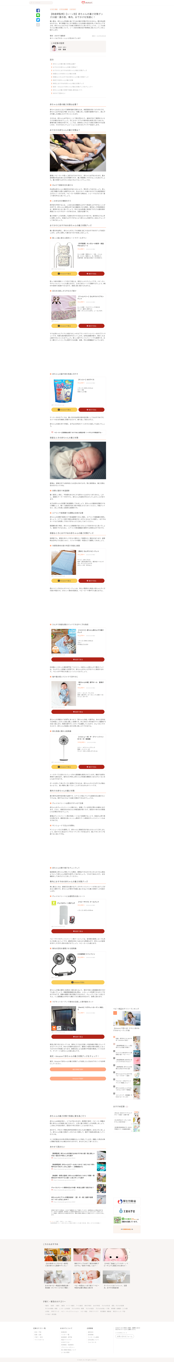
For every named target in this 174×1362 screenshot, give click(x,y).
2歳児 (57, 1305)
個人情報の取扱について (68, 1350)
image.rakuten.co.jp (59, 654)
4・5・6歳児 (70, 1305)
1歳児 (52, 1305)
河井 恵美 (62, 49)
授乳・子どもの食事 (118, 1305)
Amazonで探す (78, 1078)
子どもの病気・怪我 (51, 1308)
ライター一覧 (65, 1334)
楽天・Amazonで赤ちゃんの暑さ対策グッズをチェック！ (73, 87)
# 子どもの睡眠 (64, 9)
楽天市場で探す (78, 1069)
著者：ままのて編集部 (57, 36)
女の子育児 (96, 1305)
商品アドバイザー (66, 1340)
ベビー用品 (83, 1311)
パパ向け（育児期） (51, 1314)
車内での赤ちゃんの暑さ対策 (63, 80)
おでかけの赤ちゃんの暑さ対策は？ (65, 67)
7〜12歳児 (79, 1305)
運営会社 (90, 1332)
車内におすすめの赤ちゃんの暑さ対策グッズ (68, 83)
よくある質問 (65, 1352)
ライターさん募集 (93, 1337)
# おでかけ (73, 9)
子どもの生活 (106, 1305)
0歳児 (47, 1305)
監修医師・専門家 (66, 1337)
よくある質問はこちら (120, 1332)
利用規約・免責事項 (67, 1345)
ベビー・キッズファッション (70, 1311)
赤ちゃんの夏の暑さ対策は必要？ (64, 64)
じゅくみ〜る (92, 1342)
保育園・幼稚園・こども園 (119, 1308)
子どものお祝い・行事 (102, 1308)
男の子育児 (88, 1305)
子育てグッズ (55, 1311)
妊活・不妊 (38, 1332)
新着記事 (64, 1332)
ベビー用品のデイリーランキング (126, 1009)
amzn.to (56, 321)
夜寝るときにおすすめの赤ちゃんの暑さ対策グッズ (71, 77)
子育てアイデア (94, 1311)
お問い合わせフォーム (124, 1336)
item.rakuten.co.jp (59, 405)
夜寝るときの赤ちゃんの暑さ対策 (64, 74)
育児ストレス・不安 (119, 1311)
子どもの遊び (90, 1308)
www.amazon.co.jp (59, 762)
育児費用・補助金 (105, 1311)
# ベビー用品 (53, 9)
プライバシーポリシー (68, 1347)
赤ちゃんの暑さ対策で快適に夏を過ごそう (67, 90)
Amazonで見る (65, 274)
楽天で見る (92, 274)
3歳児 (63, 1305)
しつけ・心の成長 (64, 1308)
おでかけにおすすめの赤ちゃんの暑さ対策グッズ (70, 70)
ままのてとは (65, 1342)
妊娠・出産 (38, 1334)
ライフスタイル (39, 1340)
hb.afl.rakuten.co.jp (59, 269)
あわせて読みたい (59, 93)
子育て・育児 (39, 1337)
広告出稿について (93, 1340)
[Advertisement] (63, 358)
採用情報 (90, 1334)
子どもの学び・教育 (78, 1308)
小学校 (47, 1311)
